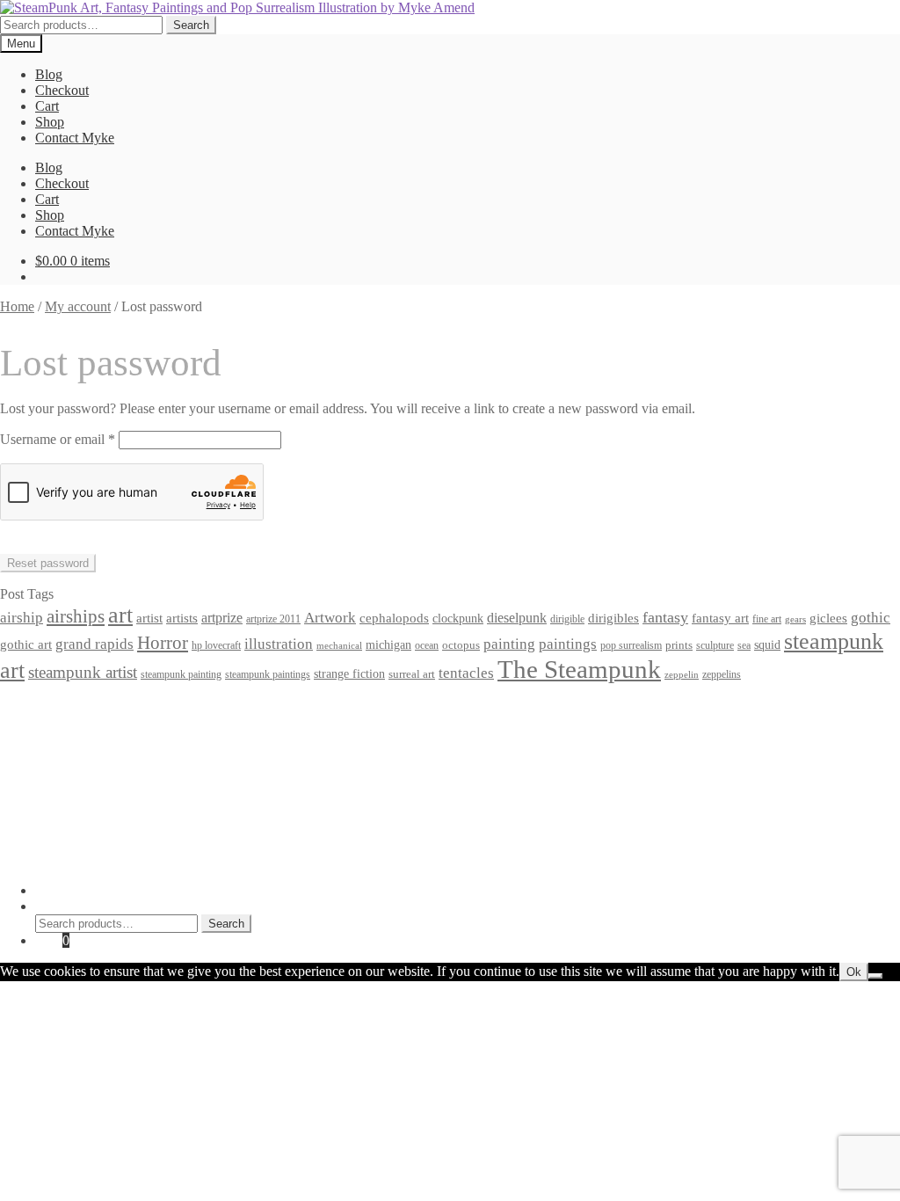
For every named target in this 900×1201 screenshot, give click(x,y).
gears (795, 619)
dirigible (567, 619)
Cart (47, 105)
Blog (48, 74)
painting (509, 644)
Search (191, 25)
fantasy (665, 617)
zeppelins (721, 675)
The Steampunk (579, 669)
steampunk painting (181, 675)
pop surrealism (631, 645)
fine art (766, 619)
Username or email (57, 439)
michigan (388, 644)
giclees (828, 618)
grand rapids (94, 644)
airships (76, 616)
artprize (222, 617)
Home (17, 306)
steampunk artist (82, 672)
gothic (870, 617)
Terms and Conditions (96, 721)
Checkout (62, 90)
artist (149, 617)
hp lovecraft (216, 645)
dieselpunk (517, 617)
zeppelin (681, 675)
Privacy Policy (75, 705)
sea (744, 645)
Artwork (330, 617)
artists (182, 617)
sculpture (715, 645)
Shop (49, 121)
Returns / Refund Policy (102, 737)
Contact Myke (74, 137)
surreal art (411, 674)
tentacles (466, 673)
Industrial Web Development (273, 860)
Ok (853, 972)
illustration (278, 644)
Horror (162, 642)
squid (767, 644)
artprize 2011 (273, 619)
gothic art (26, 644)
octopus (461, 644)
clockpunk (457, 618)
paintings (568, 643)
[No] (875, 976)
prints (679, 644)
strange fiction (349, 673)
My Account (70, 890)
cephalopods (394, 618)
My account (78, 306)
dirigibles (613, 617)
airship (21, 617)
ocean (427, 645)
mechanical (339, 646)
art (120, 615)
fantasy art (720, 618)
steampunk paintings (267, 674)
